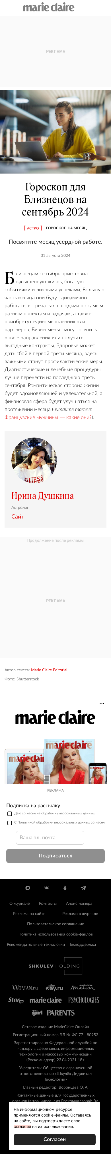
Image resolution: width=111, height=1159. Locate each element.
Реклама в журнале (80, 914)
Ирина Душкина (42, 496)
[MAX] (27, 888)
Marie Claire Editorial (49, 670)
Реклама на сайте (29, 914)
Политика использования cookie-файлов (55, 934)
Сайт (17, 517)
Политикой (26, 822)
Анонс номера (79, 904)
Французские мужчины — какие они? (48, 417)
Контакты (48, 904)
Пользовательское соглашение (55, 924)
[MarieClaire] (49, 6)
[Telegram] (83, 888)
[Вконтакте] (46, 888)
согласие (29, 813)
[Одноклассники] (64, 888)
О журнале (19, 904)
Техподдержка (82, 945)
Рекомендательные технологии (36, 945)
